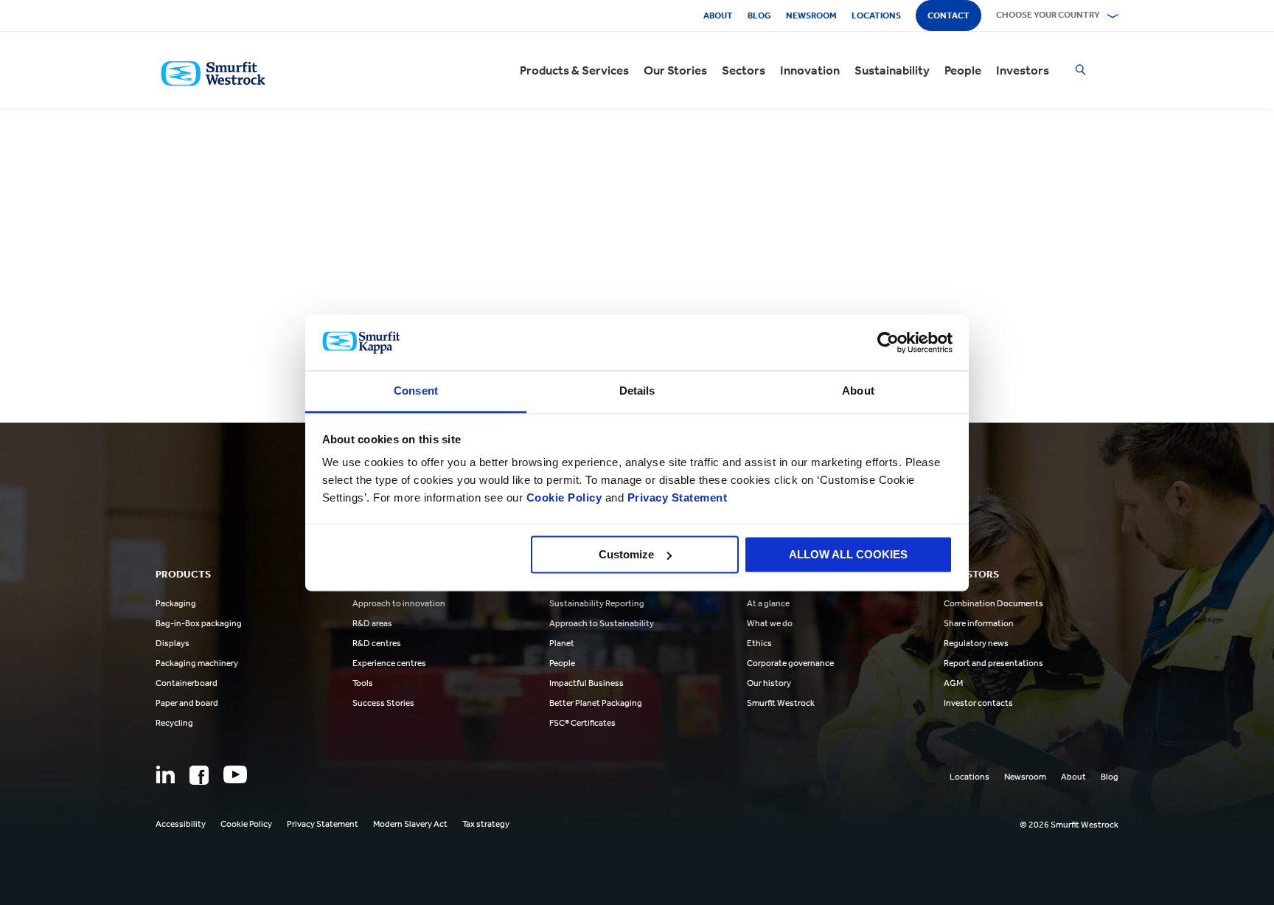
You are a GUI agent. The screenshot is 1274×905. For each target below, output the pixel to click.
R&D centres (376, 643)
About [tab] (858, 391)
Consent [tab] (416, 391)
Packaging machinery (197, 663)
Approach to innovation (398, 603)
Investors (1022, 70)
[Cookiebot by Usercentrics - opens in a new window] (888, 342)
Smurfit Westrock (781, 703)
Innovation (810, 70)
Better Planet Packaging (595, 703)
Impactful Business (586, 683)
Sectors (743, 70)
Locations (876, 15)
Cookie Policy (564, 498)
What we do (770, 623)
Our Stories (675, 70)
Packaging (176, 603)
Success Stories (383, 703)
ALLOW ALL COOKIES (848, 554)
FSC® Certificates (582, 723)
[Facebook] (199, 775)
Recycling (174, 723)
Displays (172, 643)
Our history (769, 683)
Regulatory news (976, 643)
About (718, 15)
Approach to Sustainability (601, 623)
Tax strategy (485, 824)
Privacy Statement (675, 498)
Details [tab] (637, 391)
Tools (362, 683)
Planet (561, 643)
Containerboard (186, 683)
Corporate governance (790, 663)
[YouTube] (235, 774)
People (962, 70)
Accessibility (181, 824)
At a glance (768, 603)
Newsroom (811, 15)
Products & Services (574, 70)
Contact (948, 15)
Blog (759, 15)
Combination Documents (993, 603)
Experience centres (389, 663)
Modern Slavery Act (410, 824)
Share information (979, 623)
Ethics (759, 643)
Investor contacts (978, 703)
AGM (953, 683)
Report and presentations (993, 663)
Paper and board (187, 703)
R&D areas (372, 623)
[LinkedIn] (165, 774)
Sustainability (892, 70)
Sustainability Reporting (596, 603)
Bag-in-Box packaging (199, 623)
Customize (626, 554)
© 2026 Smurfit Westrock (1069, 824)
